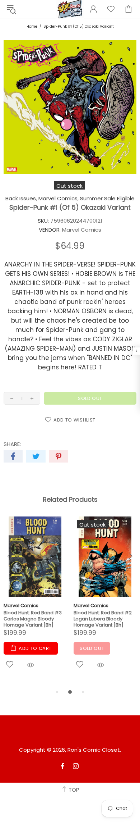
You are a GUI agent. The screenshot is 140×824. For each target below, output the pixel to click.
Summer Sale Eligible (107, 198)
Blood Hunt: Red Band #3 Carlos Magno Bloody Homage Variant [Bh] (33, 619)
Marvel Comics (21, 605)
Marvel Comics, (58, 198)
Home (32, 26)
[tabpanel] (35, 602)
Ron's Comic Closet (93, 750)
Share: (12, 444)
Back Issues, (21, 198)
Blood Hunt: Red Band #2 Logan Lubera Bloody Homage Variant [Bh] (103, 619)
